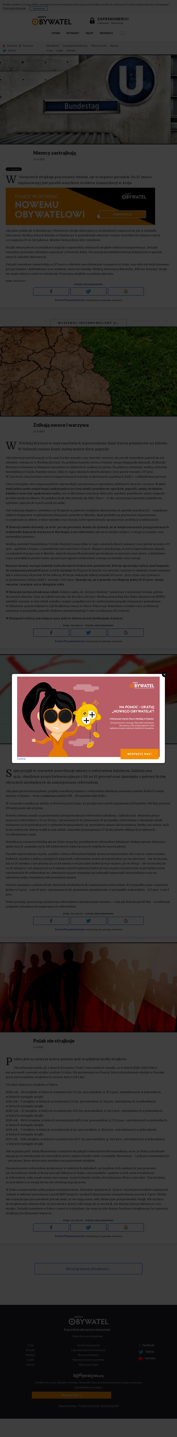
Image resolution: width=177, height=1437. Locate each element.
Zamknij (21, 758)
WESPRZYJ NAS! (139, 753)
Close (164, 674)
